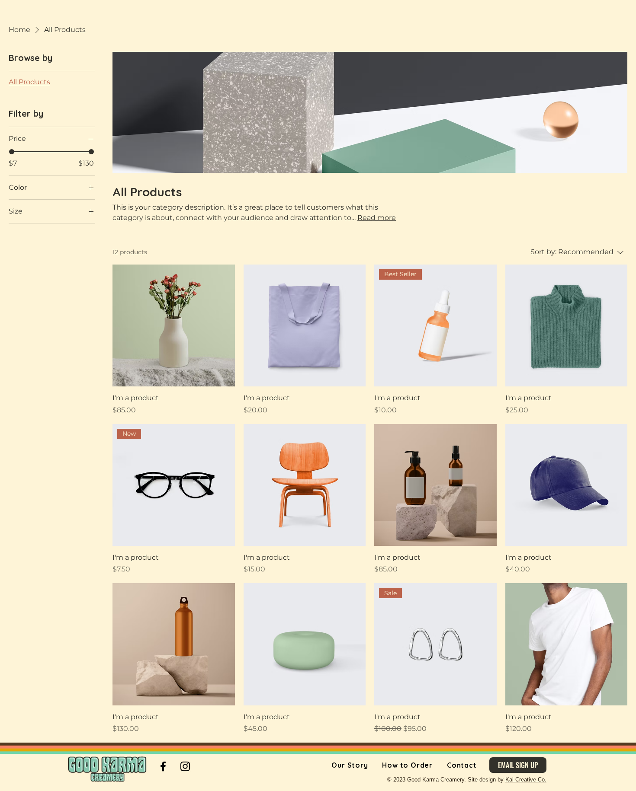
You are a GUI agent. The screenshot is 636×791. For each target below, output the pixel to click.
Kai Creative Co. (525, 779)
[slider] (11, 152)
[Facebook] (163, 766)
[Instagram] (185, 766)
